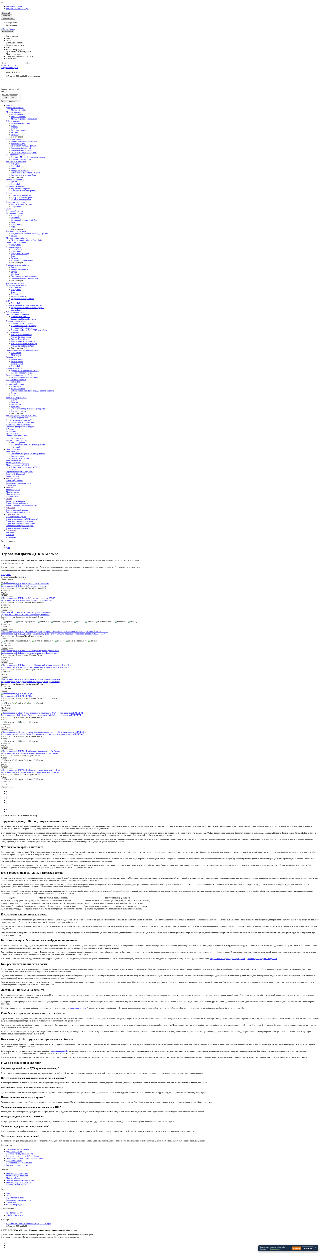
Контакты (10, 532)
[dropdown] (2, 2)
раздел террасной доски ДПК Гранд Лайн (227, 959)
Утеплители (11, 485)
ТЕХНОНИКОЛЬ (18, 296)
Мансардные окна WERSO (17, 465)
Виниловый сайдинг (15, 213)
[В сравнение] (12, 596)
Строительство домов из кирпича (20, 523)
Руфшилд (15, 134)
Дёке (13, 227)
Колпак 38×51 (17, 362)
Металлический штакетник (17, 314)
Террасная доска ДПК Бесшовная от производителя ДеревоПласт (29, 653)
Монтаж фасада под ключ (17, 1176)
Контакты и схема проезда (17, 8)
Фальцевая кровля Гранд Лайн (24, 152)
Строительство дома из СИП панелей (22, 519)
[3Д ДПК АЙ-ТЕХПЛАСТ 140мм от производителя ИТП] (26, 612)
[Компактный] (7, 582)
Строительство (12, 514)
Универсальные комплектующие (25, 276)
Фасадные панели (13, 247)
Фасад (8, 209)
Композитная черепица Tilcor (23, 175)
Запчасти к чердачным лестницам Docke (28, 454)
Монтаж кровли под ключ (17, 1173)
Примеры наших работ (16, 1185)
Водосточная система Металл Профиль (27, 308)
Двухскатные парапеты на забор (24, 371)
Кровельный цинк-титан (21, 150)
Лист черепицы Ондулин (21, 204)
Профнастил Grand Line (21, 159)
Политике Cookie (275, 1249)
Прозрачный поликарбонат (22, 197)
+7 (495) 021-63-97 (9, 65)
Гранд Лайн (16, 166)
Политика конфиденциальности (19, 1154)
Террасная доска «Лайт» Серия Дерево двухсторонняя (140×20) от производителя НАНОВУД (41, 715)
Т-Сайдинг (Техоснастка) (21, 260)
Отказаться (308, 1248)
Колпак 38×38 (17, 359)
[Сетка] (2, 582)
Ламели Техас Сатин (20, 339)
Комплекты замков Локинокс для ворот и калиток (32, 391)
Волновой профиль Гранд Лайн (24, 377)
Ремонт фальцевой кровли (17, 503)
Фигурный (15, 447)
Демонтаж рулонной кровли (18, 512)
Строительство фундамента (18, 528)
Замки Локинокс (18, 388)
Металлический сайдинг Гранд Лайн (26, 240)
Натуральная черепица (15, 186)
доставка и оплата (78, 1008)
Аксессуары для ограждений (18, 424)
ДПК (8, 548)
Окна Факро (11, 469)
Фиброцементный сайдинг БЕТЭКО (26, 278)
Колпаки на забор (13, 357)
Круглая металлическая (16, 285)
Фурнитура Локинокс (15, 384)
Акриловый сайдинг (15, 211)
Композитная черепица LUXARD (25, 173)
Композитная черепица (16, 161)
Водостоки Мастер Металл (22, 299)
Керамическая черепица (21, 188)
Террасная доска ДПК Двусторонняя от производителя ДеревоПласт (30, 682)
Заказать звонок (13, 72)
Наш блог (10, 535)
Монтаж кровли (13, 490)
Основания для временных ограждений (28, 409)
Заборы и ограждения (15, 312)
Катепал (14, 128)
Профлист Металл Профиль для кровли (28, 157)
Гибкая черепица (13, 121)
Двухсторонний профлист (17, 440)
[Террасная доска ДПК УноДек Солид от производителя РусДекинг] (30, 751)
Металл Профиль (18, 110)
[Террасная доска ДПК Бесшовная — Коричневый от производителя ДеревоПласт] (37, 665)
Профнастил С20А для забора (23, 328)
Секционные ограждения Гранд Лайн (22, 350)
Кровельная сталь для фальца (23, 146)
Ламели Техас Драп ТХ (21, 337)
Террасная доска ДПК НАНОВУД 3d (16, 696)
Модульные (16, 355)
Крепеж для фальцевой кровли (24, 141)
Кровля (9, 105)
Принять (296, 1248)
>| (7, 811)
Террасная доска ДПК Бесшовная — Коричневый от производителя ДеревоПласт (36, 667)
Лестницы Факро (13, 460)
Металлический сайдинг (16, 238)
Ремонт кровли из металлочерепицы (21, 505)
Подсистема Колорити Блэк (23, 422)
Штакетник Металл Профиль (23, 319)
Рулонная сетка (12, 433)
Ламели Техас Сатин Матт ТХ (24, 341)
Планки (14, 395)
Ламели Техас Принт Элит (22, 346)
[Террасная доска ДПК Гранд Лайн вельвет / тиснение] (25, 584)
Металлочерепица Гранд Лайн (24, 119)
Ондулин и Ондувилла (16, 202)
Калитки (14, 402)
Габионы (10, 429)
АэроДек (15, 164)
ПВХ (8, 301)
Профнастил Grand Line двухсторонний (28, 445)
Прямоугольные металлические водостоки (24, 305)
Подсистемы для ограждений (18, 420)
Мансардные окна (13, 449)
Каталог (4, 1189)
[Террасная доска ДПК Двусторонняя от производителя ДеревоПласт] (31, 679)
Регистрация (11, 25)
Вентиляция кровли (14, 481)
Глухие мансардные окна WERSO (25, 467)
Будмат (14, 182)
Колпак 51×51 (17, 364)
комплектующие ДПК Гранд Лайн (262, 959)
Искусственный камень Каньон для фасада (29, 233)
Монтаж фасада (12, 492)
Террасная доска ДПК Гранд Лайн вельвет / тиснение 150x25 (27, 600)
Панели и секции (18, 411)
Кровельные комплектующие (18, 483)
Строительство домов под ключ (19, 472)
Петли (13, 393)
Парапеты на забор (14, 368)
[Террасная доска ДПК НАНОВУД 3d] (17, 694)
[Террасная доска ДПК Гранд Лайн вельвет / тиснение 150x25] (28, 598)
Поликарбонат (12, 193)
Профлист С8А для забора (22, 323)
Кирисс (14, 236)
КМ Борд (15, 274)
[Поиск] (29, 63)
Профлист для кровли (15, 155)
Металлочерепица (13, 112)
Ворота (14, 400)
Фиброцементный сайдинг (17, 265)
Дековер (14, 267)
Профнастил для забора (16, 321)
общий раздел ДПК (59, 1051)
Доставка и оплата (14, 6)
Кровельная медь (18, 143)
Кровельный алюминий (21, 148)
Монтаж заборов (13, 494)
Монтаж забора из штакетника (19, 1182)
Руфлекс (14, 132)
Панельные (16, 353)
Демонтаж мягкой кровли (17, 510)
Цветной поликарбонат (21, 200)
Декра (13, 168)
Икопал (14, 126)
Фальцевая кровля (14, 139)
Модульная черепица (15, 179)
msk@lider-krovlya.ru (9, 68)
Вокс (13, 222)
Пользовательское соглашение (19, 1163)
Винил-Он (15, 218)
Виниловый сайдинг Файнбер (24, 220)
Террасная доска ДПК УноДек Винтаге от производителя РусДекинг (30, 772)
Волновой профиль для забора (19, 375)
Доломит (15, 258)
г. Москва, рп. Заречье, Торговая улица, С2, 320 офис (28, 1224)
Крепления (15, 406)
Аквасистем (16, 287)
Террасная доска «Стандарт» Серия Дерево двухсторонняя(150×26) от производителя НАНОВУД (42, 734)
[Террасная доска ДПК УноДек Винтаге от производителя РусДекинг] (31, 770)
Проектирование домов (16, 517)
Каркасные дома (13, 476)
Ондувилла (16, 206)
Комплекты (16, 404)
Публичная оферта (14, 1160)
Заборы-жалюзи (13, 332)
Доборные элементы (15, 108)
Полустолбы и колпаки (16, 379)
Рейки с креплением (19, 418)
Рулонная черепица (19, 130)
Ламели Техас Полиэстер (21, 335)
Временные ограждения (16, 397)
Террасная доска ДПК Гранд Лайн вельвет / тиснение (24, 586)
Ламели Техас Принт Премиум (24, 344)
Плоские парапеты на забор (23, 373)
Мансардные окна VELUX (17, 463)
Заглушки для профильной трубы (20, 427)
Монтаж (9, 487)
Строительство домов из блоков (19, 521)
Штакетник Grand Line (20, 317)
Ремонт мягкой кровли (15, 501)
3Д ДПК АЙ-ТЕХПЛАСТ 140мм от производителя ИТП (25, 615)
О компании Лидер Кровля (17, 1149)
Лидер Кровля (17, 114)
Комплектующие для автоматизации (21, 415)
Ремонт (9, 499)
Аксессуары (16, 386)
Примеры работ (12, 496)
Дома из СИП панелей (15, 474)
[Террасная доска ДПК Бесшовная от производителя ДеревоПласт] (30, 651)
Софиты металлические (16, 242)
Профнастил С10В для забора (23, 326)
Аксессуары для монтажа (21, 195)
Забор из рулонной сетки (16, 436)
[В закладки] (10, 596)
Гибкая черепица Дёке (20, 123)
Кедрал (14, 272)
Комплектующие (18, 456)
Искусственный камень (16, 231)
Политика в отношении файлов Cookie (22, 1156)
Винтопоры (11, 431)
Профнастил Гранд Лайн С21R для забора (29, 330)
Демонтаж (10, 508)
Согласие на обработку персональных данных (25, 1158)
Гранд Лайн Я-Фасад (20, 254)
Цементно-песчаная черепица (23, 191)
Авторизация (11, 23)
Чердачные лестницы (20, 458)
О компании (11, 530)
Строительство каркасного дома (20, 526)
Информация (6, 1145)
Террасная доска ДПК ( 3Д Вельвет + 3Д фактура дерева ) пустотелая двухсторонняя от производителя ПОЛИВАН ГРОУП (53, 634)
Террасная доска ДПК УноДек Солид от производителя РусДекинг (29, 753)
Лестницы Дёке (12, 451)
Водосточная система (15, 283)
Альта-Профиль (17, 215)
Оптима (14, 294)
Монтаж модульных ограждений (20, 1180)
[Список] (5, 582)
